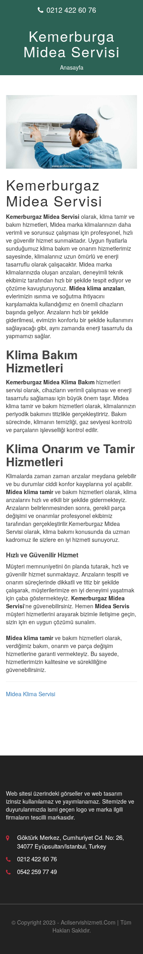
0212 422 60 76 (71, 10)
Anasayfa (71, 67)
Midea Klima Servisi (30, 694)
